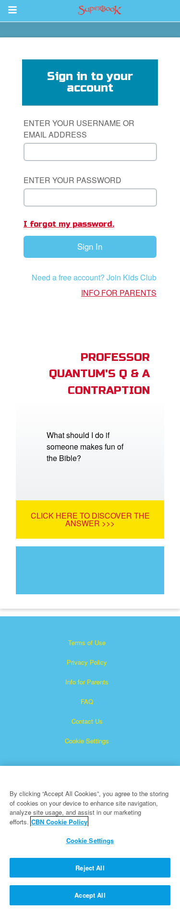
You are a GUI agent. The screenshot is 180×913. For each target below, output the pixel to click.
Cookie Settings (87, 740)
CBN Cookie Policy (59, 821)
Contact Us (87, 721)
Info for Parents (118, 293)
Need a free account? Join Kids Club (94, 277)
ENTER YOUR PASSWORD (72, 179)
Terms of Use (87, 642)
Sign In (89, 246)
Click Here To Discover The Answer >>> (90, 519)
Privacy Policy (87, 662)
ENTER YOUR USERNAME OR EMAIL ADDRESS (79, 128)
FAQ (87, 701)
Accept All (89, 895)
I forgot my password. (69, 224)
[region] (90, 839)
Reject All (89, 867)
